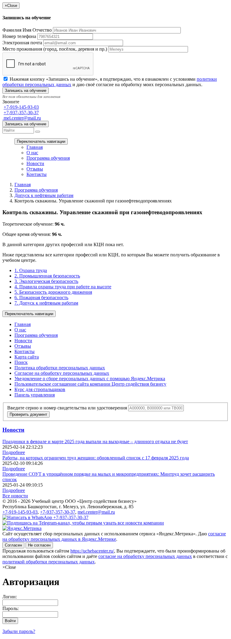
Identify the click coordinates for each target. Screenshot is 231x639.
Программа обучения (48, 158)
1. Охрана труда (30, 270)
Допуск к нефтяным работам (43, 195)
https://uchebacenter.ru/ (92, 550)
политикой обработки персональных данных (48, 561)
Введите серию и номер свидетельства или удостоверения (67, 407)
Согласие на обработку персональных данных (61, 373)
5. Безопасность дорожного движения (53, 292)
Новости (35, 163)
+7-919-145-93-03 (21, 107)
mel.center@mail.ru (21, 118)
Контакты (36, 174)
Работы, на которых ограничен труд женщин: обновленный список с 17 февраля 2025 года (95, 457)
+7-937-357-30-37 (21, 112)
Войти (10, 621)
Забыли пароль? (18, 631)
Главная (34, 147)
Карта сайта (26, 356)
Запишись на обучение (25, 124)
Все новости (15, 495)
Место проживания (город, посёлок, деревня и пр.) (54, 49)
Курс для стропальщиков (39, 389)
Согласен (13, 545)
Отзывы (34, 168)
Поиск (21, 362)
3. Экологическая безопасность (46, 281)
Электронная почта (22, 42)
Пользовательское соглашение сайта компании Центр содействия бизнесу (90, 384)
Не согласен (39, 545)
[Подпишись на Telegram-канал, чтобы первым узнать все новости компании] (83, 522)
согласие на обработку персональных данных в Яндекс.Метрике (114, 536)
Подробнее (13, 452)
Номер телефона (19, 36)
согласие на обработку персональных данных (145, 556)
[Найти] (37, 132)
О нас (32, 152)
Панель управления (34, 394)
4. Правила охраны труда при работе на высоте (62, 286)
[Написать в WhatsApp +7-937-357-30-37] (45, 517)
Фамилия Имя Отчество (27, 30)
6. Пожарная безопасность (41, 297)
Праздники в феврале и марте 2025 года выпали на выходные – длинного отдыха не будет (95, 441)
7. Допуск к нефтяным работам (46, 302)
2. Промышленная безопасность (47, 275)
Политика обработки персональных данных (59, 367)
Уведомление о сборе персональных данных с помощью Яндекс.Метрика (89, 378)
